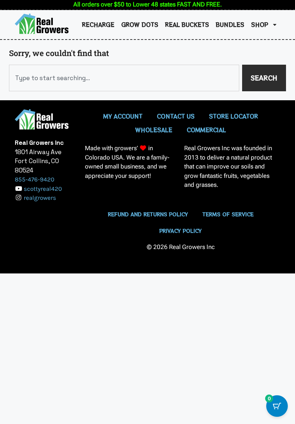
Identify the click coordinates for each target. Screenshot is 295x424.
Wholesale (153, 130)
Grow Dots (139, 24)
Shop (259, 24)
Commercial (206, 130)
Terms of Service (228, 214)
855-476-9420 (34, 179)
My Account (122, 116)
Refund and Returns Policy (148, 214)
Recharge (98, 24)
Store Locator (233, 116)
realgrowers (40, 197)
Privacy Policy (180, 230)
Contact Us (176, 116)
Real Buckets (187, 24)
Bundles (230, 24)
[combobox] (124, 78)
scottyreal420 (43, 188)
